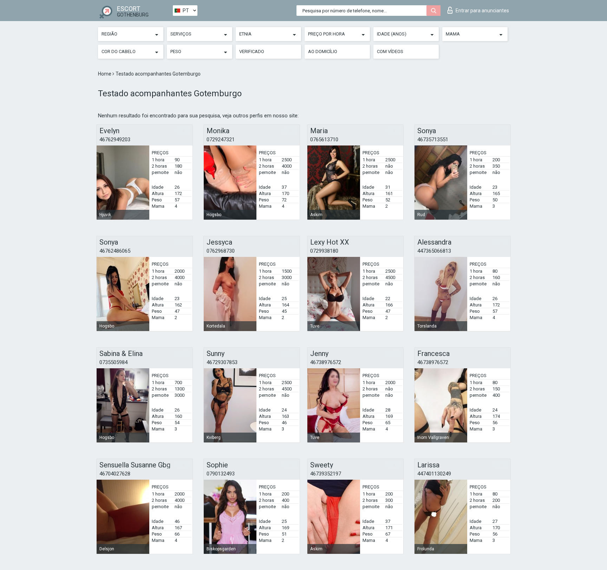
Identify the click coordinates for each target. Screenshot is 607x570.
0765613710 (324, 139)
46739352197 (325, 474)
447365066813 (434, 251)
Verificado (251, 51)
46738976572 (325, 362)
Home (105, 74)
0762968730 (221, 251)
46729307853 (222, 362)
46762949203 (114, 139)
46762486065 (114, 251)
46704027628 (114, 474)
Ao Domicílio (322, 51)
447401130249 (434, 474)
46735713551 (432, 139)
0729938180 (324, 251)
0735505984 (113, 362)
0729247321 (221, 139)
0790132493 (221, 474)
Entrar (482, 10)
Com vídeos (390, 51)
